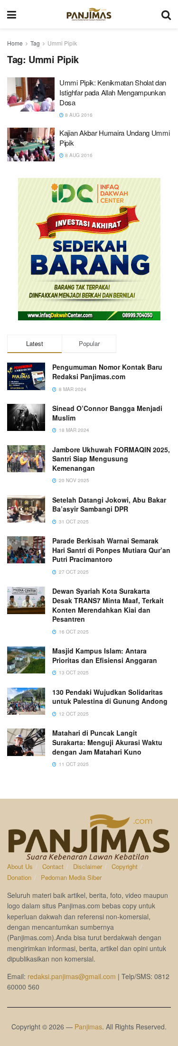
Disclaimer (87, 866)
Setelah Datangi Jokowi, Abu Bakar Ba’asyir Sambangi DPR (109, 504)
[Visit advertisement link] (89, 249)
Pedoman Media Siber (71, 877)
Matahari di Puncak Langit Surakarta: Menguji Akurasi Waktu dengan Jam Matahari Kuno (107, 742)
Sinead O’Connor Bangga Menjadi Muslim (107, 412)
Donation (19, 877)
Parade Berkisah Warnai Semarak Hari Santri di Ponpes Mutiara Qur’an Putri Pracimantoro (111, 550)
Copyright (125, 866)
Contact (53, 866)
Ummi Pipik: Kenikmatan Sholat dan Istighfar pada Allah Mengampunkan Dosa (112, 92)
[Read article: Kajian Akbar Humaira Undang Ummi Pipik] (31, 145)
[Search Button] (166, 14)
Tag (35, 43)
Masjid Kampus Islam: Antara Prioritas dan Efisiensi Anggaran (104, 655)
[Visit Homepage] (89, 14)
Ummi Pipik (62, 43)
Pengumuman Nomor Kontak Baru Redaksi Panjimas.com (107, 371)
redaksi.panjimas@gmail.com (72, 976)
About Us (20, 866)
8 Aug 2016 (78, 115)
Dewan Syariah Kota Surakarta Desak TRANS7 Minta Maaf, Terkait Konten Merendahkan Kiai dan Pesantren (108, 605)
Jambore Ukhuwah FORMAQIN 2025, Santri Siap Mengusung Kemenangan (111, 459)
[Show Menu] (11, 14)
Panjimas (88, 1026)
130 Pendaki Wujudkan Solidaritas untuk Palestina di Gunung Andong (110, 696)
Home (15, 43)
